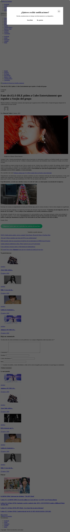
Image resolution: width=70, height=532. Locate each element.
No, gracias (40, 20)
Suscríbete (30, 20)
